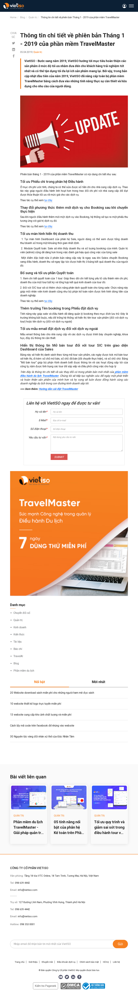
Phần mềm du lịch (23, 670)
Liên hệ (116, 962)
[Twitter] (13, 43)
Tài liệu (17, 641)
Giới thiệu (33, 962)
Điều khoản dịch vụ (66, 962)
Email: (23, 889)
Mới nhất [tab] (98, 682)
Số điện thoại (38, 428)
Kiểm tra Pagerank (45, 985)
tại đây (48, 200)
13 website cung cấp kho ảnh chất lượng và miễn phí (40, 714)
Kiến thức (18, 634)
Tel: (20, 882)
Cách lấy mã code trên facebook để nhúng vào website (42, 725)
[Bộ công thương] (93, 985)
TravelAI (18, 656)
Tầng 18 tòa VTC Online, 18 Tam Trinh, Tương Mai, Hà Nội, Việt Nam (61, 875)
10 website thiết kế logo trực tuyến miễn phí (35, 703)
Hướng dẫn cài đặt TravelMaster (58, 389)
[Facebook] (13, 56)
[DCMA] (70, 985)
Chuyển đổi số (21, 612)
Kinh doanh (19, 627)
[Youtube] (61, 977)
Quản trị (18, 620)
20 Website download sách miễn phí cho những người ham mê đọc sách (52, 692)
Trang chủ (19, 962)
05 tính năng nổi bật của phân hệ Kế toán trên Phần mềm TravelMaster (68, 828)
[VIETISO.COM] (13, 6)
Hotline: (22, 924)
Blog (16, 663)
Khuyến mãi (47, 962)
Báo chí (17, 649)
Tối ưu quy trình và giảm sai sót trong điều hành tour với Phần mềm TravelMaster (109, 828)
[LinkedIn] (73, 977)
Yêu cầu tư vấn (37, 437)
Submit (59, 457)
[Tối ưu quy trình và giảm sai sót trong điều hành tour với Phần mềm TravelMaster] (109, 797)
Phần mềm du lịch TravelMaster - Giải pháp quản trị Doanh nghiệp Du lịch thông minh (28, 828)
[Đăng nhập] (124, 6)
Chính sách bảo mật (89, 962)
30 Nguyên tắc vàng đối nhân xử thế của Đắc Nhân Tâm (42, 736)
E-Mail (43, 420)
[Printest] (13, 49)
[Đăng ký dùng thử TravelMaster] (69, 533)
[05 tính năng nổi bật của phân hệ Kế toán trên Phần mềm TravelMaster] (69, 797)
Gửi (120, 944)
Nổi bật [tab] (39, 682)
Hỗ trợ (106, 962)
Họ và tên (41, 411)
